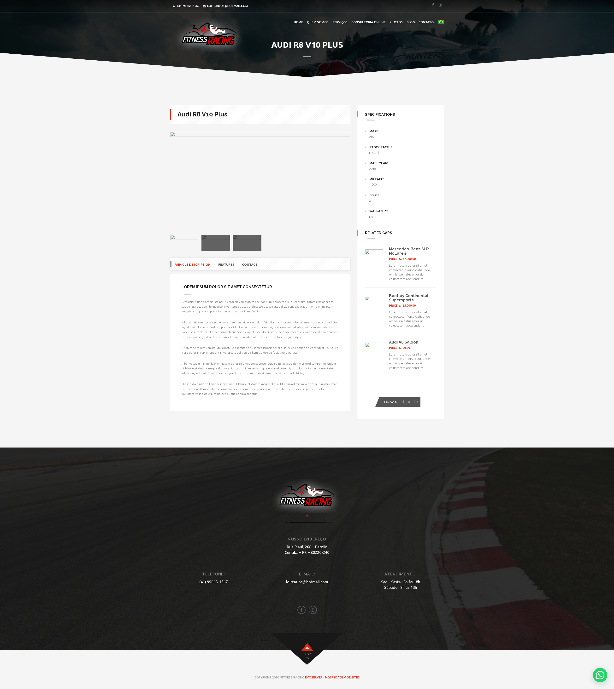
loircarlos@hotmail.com (227, 5)
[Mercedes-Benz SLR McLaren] (374, 258)
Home (298, 22)
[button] (600, 675)
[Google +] (416, 402)
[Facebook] (403, 402)
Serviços (340, 22)
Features (226, 264)
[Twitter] (409, 402)
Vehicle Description (193, 264)
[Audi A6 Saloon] (374, 352)
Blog (411, 22)
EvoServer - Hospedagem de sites (332, 677)
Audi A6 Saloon (403, 342)
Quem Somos (318, 22)
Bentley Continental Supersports (408, 297)
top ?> (308, 656)
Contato (426, 22)
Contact (250, 264)
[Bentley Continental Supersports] (374, 305)
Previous (163, 182)
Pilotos (396, 22)
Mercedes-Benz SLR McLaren (409, 251)
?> (307, 515)
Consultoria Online (368, 22)
